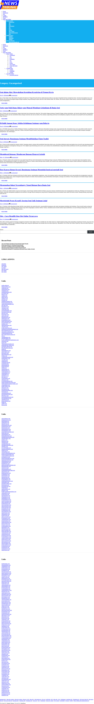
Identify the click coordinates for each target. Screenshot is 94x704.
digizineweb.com (5, 591)
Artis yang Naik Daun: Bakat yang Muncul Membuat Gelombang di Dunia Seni (30, 108)
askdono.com (5, 298)
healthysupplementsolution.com (9, 491)
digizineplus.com (5, 644)
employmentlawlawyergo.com (9, 382)
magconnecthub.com (6, 635)
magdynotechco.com (6, 573)
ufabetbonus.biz (5, 399)
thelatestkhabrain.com (7, 435)
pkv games (11, 31)
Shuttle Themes (10, 703)
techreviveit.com (5, 515)
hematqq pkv (76, 699)
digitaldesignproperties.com (8, 437)
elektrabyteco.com (6, 609)
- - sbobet (11, 69)
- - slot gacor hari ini (13, 75)
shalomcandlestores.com (7, 449)
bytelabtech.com (5, 570)
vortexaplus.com (5, 676)
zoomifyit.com (5, 695)
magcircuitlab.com (6, 605)
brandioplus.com (5, 670)
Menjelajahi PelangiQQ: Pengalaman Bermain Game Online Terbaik (18, 249)
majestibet (62, 700)
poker (10, 30)
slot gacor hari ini (14, 42)
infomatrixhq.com (6, 598)
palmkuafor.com (5, 422)
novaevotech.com (6, 601)
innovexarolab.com (6, 530)
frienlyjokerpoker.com (7, 321)
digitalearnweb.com (6, 420)
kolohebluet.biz (5, 363)
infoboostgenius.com (6, 522)
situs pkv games (10, 699)
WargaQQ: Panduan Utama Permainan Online (13, 246)
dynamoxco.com (5, 666)
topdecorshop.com (6, 386)
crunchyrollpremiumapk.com (8, 453)
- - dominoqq (12, 55)
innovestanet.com (6, 658)
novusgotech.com (6, 663)
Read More (4, 103)
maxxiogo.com (5, 662)
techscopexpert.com (6, 507)
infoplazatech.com (6, 578)
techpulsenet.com (6, 613)
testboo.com (4, 355)
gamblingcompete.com (7, 301)
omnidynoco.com (6, 683)
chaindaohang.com (6, 337)
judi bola (48, 699)
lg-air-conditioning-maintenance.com (10, 340)
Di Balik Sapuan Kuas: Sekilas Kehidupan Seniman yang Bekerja (24, 123)
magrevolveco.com (6, 539)
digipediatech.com (6, 497)
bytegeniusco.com (6, 518)
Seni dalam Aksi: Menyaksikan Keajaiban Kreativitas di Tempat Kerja (27, 92)
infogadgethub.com (6, 565)
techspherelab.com (6, 630)
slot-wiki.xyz (5, 377)
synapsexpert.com (6, 687)
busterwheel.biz (5, 366)
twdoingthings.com (6, 479)
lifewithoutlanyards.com (7, 347)
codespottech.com (6, 493)
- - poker (11, 63)
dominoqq (11, 22)
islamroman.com (5, 318)
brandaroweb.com (6, 694)
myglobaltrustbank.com (7, 381)
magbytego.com (5, 583)
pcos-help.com (5, 293)
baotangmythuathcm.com (7, 459)
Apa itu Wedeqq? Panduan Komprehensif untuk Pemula (15, 243)
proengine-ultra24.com (7, 346)
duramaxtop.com (5, 477)
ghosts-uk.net (5, 297)
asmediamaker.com (6, 443)
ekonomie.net (5, 391)
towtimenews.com (6, 457)
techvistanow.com (6, 597)
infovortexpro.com (6, 542)
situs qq (24, 699)
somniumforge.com (6, 462)
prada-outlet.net (5, 285)
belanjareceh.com (6, 427)
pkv (10, 24)
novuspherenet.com (6, 679)
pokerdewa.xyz (5, 375)
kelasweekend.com (6, 401)
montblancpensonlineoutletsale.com (10, 329)
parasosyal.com (5, 467)
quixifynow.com (5, 651)
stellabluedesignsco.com (7, 481)
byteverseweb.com (6, 634)
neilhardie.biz (5, 361)
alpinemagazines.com (6, 325)
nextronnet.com (5, 664)
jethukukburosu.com (6, 461)
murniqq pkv (69, 699)
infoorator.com (5, 341)
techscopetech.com (6, 620)
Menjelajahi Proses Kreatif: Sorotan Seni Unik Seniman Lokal (23, 201)
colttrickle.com (5, 288)
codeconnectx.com (6, 593)
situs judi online (13, 32)
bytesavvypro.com (6, 524)
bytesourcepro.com (6, 628)
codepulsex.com (5, 619)
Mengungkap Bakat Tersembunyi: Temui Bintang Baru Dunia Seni (25, 185)
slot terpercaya (38, 699)
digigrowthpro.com (6, 286)
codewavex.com (5, 606)
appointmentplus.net (6, 393)
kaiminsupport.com (6, 426)
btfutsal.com (4, 294)
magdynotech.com (6, 642)
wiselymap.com (5, 309)
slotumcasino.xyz (6, 370)
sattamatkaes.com (6, 451)
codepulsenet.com (6, 640)
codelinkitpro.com (6, 566)
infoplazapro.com (6, 514)
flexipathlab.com (5, 674)
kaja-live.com (5, 313)
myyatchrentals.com (6, 447)
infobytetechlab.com (6, 531)
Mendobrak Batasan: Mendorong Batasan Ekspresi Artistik (22, 154)
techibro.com (5, 324)
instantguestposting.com (7, 390)
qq (9, 23)
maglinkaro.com (5, 626)
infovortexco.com (6, 615)
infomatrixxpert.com (6, 594)
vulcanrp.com (5, 326)
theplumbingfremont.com (7, 397)
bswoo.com (4, 405)
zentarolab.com (5, 688)
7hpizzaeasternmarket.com (8, 344)
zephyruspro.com (6, 652)
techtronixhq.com (6, 563)
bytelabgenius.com (6, 510)
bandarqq (11, 26)
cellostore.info (5, 442)
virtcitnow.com (5, 308)
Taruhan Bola (9, 35)
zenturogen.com (5, 667)
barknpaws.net (5, 441)
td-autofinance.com (6, 320)
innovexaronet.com (6, 595)
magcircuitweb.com (6, 506)
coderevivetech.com (6, 538)
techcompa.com (5, 314)
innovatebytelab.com (6, 581)
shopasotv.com (5, 387)
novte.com (4, 342)
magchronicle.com (6, 495)
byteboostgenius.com (6, 636)
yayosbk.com (5, 359)
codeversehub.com (6, 632)
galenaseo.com (5, 379)
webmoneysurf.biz (6, 362)
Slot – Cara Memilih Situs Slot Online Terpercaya (19, 216)
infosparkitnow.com (6, 574)
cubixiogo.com (5, 678)
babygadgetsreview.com (7, 330)
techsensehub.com (6, 569)
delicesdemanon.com (6, 354)
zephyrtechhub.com (6, 684)
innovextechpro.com (6, 505)
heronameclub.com (6, 486)
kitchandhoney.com (6, 350)
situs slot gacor (5, 269)
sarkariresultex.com (6, 438)
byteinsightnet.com (6, 589)
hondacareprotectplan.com (8, 454)
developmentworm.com (7, 394)
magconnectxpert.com (7, 610)
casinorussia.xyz (5, 369)
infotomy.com (5, 490)
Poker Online (9, 20)
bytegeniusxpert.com (6, 579)
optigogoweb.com (6, 692)
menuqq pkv (3, 699)
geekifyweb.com (5, 577)
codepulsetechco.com (6, 590)
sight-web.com (5, 316)
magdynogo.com (5, 550)
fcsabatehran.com (6, 474)
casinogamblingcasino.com (8, 455)
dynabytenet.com (5, 627)
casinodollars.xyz (6, 373)
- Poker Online (9, 53)
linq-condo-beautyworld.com (8, 334)
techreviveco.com (6, 624)
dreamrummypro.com (7, 425)
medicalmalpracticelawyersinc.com (10, 383)
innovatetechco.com (6, 511)
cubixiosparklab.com (6, 599)
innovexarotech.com (6, 540)
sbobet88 (11, 38)
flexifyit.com (4, 660)
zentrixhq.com (5, 656)
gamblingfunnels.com (7, 292)
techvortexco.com (6, 575)
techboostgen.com (6, 567)
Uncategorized (14, 95)
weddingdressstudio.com (7, 357)
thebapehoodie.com (6, 466)
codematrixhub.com (6, 519)
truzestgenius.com (6, 611)
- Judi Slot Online (10, 73)
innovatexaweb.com (6, 571)
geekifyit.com (5, 450)
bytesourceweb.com (6, 535)
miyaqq (67, 700)
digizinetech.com (5, 527)
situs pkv (32, 699)
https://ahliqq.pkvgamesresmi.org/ (81, 700)
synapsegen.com (5, 672)
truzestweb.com (5, 686)
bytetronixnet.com (6, 546)
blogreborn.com (5, 306)
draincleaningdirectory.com (8, 458)
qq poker (4, 267)
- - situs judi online (13, 65)
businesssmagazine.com (7, 302)
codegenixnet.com (6, 534)
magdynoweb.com (6, 622)
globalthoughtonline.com (7, 445)
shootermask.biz (5, 365)
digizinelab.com (5, 617)
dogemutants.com (6, 475)
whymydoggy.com (6, 418)
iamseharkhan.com (6, 434)
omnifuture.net (5, 290)
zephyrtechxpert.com (6, 614)
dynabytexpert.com (6, 659)
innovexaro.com (5, 646)
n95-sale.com (5, 305)
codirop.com (4, 296)
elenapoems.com (5, 471)
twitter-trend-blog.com (7, 328)
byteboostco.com (5, 607)
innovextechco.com (6, 602)
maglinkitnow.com (6, 498)
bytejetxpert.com (5, 547)
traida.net (4, 349)
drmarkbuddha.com (6, 338)
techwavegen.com (6, 523)
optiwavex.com (5, 682)
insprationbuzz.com (6, 430)
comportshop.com (6, 385)
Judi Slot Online (10, 40)
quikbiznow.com (5, 690)
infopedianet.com (6, 639)
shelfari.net (4, 367)
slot (28, 699)
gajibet (71, 700)
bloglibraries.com (6, 463)
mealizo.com (4, 439)
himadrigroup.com (6, 317)
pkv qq (43, 699)
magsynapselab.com (6, 502)
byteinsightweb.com (6, 499)
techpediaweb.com (6, 509)
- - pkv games (12, 64)
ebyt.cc (3, 336)
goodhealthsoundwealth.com (8, 470)
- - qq (10, 56)
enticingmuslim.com (6, 469)
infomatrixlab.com (6, 631)
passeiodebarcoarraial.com (8, 431)
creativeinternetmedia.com (8, 304)
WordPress (22, 703)
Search (1, 229)
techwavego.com (5, 618)
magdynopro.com (6, 513)
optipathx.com (5, 654)
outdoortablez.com (6, 489)
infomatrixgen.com (6, 528)
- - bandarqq (11, 59)
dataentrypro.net (5, 424)
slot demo (4, 263)
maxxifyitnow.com (6, 650)
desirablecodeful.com (6, 483)
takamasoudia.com (6, 478)
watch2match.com (6, 378)
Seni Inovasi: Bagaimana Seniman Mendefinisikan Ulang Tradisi (24, 139)
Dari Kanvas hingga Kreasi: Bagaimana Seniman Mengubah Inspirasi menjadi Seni (31, 170)
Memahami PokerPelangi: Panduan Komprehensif (14, 247)
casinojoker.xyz (5, 374)
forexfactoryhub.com (6, 312)
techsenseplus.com (6, 520)
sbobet (10, 36)
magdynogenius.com (6, 501)
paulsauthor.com (5, 482)
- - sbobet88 (11, 71)
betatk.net (4, 402)
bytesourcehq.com (6, 587)
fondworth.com (5, 433)
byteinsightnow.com (6, 536)
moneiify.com (5, 446)
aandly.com (4, 403)
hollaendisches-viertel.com (8, 345)
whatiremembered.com (7, 333)
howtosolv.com (5, 353)
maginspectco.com (6, 548)
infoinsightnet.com (6, 586)
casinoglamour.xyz (6, 371)
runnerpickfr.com (5, 289)
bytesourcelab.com (6, 647)
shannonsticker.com (6, 429)
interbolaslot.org (5, 421)
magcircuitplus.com (6, 543)
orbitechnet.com (5, 680)
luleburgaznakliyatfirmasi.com (8, 465)
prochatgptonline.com (7, 310)
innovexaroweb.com (6, 623)
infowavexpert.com (6, 517)
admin (7, 95)
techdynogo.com (5, 494)
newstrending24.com (6, 398)
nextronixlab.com (6, 655)
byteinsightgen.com (6, 526)
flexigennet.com (5, 485)
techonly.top (4, 300)
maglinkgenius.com (6, 603)
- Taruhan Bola (9, 68)
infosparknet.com (6, 648)
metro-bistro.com (5, 351)
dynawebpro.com (6, 671)
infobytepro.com (5, 582)
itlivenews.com (5, 395)
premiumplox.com (6, 358)
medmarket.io (5, 487)
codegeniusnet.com (6, 585)
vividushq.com (5, 675)
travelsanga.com (5, 389)
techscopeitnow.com (6, 544)
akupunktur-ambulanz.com (8, 332)
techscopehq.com (6, 643)
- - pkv (10, 57)
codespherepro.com (6, 532)
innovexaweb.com (6, 668)
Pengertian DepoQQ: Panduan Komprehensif (12, 245)
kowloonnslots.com (6, 322)
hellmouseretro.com (6, 473)
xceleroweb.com (5, 691)
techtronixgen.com (6, 503)
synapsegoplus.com (6, 638)
